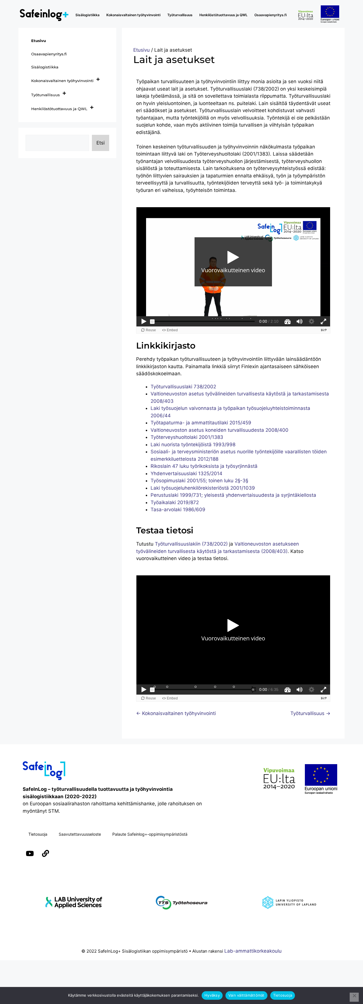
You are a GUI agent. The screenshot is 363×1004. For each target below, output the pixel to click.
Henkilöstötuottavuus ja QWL (223, 15)
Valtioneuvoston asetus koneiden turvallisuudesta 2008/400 (219, 430)
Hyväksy (212, 995)
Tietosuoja (37, 834)
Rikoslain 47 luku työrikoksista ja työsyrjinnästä (204, 466)
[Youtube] (30, 853)
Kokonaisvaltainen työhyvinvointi (133, 15)
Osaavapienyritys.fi (270, 15)
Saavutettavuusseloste (80, 834)
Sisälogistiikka (87, 15)
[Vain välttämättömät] (354, 997)
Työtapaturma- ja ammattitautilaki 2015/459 (201, 423)
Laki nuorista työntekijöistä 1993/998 (193, 444)
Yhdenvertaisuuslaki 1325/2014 (186, 473)
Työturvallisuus (180, 15)
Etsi (100, 143)
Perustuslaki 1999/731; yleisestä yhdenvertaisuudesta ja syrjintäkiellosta (233, 495)
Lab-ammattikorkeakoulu (253, 951)
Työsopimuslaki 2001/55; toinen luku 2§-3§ (199, 480)
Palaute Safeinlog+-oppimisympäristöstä (149, 834)
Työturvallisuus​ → (310, 713)
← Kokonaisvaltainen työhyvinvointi (176, 713)
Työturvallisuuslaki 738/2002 (183, 386)
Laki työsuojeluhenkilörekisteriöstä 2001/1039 (203, 488)
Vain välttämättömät (246, 995)
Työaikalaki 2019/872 (175, 502)
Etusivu (141, 50)
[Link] (45, 853)
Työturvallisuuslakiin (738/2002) (191, 544)
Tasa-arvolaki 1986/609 (178, 509)
